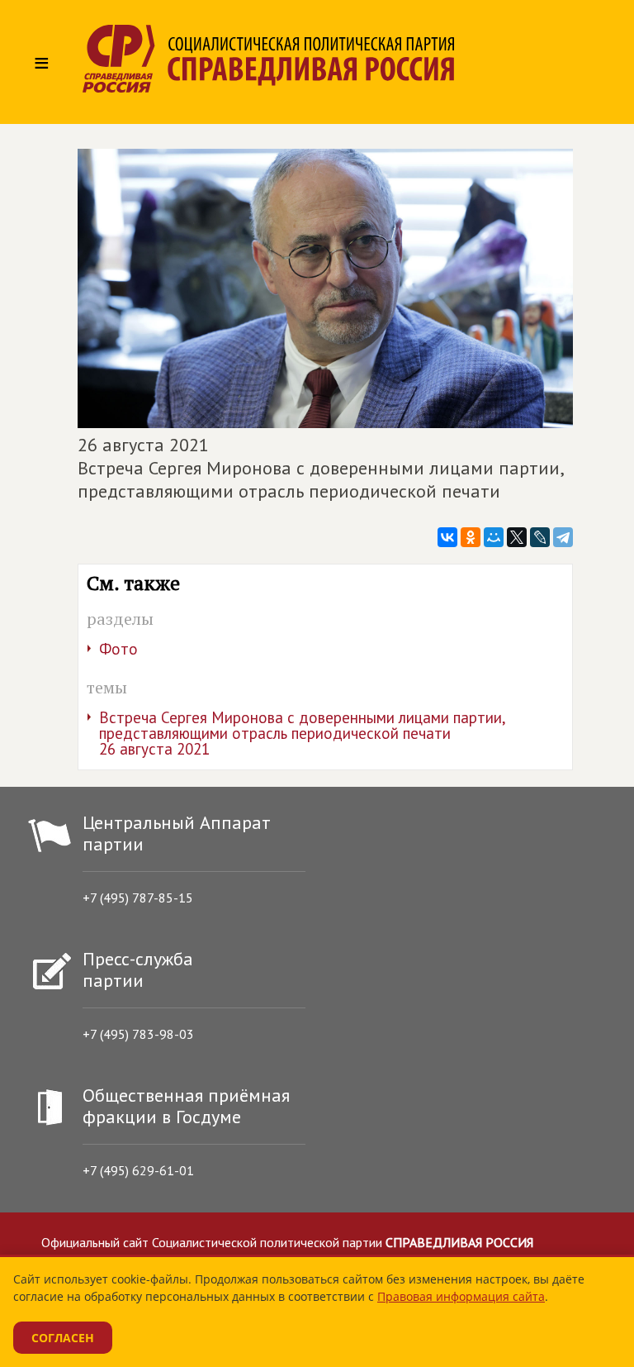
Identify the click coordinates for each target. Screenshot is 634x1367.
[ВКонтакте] (447, 537)
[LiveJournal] (540, 537)
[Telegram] (563, 537)
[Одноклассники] (470, 537)
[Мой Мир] (494, 537)
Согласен (62, 1338)
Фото (118, 649)
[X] (517, 537)
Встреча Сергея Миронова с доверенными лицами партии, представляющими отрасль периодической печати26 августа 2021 (302, 733)
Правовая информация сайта (461, 1296)
